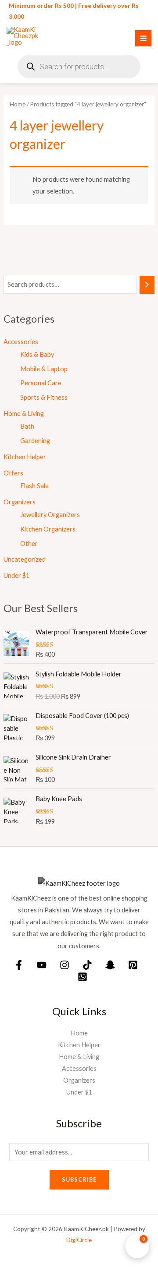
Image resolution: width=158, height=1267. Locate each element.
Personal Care (40, 383)
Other (29, 543)
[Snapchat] (110, 965)
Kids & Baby (37, 354)
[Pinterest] (133, 965)
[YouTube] (42, 965)
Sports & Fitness (44, 397)
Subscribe (79, 1179)
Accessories (21, 341)
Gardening (35, 440)
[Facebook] (19, 965)
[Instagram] (64, 965)
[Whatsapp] (82, 977)
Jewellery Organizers (50, 514)
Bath (27, 426)
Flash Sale (34, 485)
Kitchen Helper (25, 457)
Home (17, 104)
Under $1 (16, 575)
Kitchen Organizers (47, 529)
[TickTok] (87, 965)
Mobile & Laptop (44, 369)
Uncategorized (25, 559)
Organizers (20, 502)
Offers (13, 473)
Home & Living (24, 413)
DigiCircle (79, 1239)
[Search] (147, 284)
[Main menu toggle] (143, 38)
